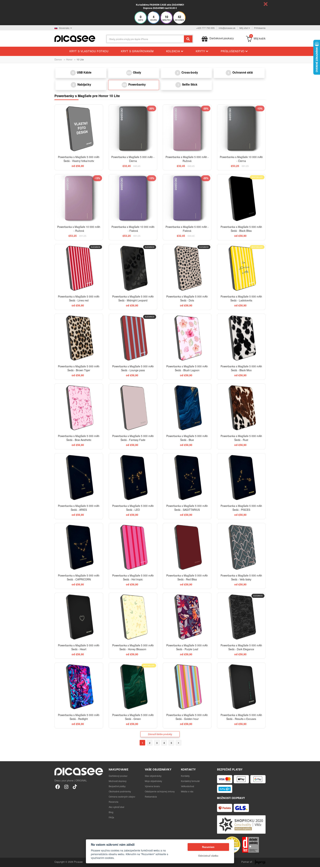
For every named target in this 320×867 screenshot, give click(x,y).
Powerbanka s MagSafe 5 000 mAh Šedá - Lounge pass (133, 368)
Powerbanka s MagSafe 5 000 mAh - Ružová (187, 159)
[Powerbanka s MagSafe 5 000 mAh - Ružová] (187, 129)
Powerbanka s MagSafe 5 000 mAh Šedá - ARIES (78, 507)
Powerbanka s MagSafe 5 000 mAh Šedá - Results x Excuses (241, 717)
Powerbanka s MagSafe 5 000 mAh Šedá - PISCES (241, 507)
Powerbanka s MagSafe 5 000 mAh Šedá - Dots (187, 298)
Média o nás (187, 791)
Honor (69, 59)
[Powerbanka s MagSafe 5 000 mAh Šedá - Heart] (79, 617)
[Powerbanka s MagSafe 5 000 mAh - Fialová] (187, 198)
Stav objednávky (153, 775)
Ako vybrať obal (116, 806)
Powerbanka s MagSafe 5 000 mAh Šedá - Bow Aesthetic (78, 438)
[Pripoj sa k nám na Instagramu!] (66, 786)
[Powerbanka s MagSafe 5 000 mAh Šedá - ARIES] (79, 477)
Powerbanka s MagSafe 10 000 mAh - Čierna (241, 159)
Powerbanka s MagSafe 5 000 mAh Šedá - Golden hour (187, 717)
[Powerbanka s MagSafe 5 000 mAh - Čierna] (133, 129)
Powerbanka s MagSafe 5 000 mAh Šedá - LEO (133, 507)
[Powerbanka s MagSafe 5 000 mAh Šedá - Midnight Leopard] (133, 268)
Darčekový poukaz (118, 775)
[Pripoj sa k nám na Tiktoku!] (74, 786)
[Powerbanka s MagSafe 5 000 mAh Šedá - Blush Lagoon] (187, 338)
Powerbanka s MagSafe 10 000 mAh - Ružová (78, 228)
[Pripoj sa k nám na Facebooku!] (57, 786)
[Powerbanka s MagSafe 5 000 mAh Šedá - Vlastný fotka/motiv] (79, 129)
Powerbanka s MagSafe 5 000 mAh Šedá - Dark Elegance (241, 647)
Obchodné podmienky (120, 791)
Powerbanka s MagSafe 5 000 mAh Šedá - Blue (187, 438)
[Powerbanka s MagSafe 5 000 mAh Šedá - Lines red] (79, 268)
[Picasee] (74, 38)
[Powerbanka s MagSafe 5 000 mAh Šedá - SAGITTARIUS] (187, 477)
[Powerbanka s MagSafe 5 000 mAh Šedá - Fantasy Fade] (133, 408)
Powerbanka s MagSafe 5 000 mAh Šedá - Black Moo (241, 368)
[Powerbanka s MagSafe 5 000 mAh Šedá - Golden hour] (187, 687)
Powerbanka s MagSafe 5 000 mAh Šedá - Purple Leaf (187, 647)
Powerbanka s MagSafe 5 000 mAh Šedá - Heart (78, 647)
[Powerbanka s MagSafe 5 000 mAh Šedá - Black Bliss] (241, 198)
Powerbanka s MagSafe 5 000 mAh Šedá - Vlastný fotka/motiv (78, 159)
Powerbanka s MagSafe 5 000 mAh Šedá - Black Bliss (241, 228)
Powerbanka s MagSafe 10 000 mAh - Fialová (132, 228)
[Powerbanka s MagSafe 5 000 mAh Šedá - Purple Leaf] (187, 617)
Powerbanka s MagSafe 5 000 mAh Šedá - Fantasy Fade (133, 438)
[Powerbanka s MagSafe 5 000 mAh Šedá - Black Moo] (241, 338)
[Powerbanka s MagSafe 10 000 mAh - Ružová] (79, 198)
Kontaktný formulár (190, 781)
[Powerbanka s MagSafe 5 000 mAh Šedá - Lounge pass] (133, 338)
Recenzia (113, 801)
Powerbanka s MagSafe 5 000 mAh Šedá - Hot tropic (133, 577)
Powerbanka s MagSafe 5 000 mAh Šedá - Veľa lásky (241, 577)
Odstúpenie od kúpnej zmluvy (160, 791)
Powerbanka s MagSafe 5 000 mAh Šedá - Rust (241, 438)
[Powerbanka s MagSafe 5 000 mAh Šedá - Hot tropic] (133, 547)
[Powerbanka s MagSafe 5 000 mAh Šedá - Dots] (187, 268)
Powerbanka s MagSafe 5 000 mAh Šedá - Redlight (78, 717)
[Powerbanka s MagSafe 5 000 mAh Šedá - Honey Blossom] (133, 617)
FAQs (111, 817)
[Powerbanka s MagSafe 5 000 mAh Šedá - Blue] (187, 408)
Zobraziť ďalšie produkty (160, 734)
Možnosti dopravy (117, 781)
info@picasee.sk (227, 27)
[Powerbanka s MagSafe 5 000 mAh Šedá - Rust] (241, 408)
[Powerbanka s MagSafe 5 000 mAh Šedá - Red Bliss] (187, 547)
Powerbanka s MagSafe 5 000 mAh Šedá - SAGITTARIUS (187, 507)
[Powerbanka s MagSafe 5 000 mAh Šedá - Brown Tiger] (79, 338)
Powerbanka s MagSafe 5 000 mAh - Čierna (132, 159)
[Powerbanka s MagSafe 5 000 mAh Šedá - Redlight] (79, 687)
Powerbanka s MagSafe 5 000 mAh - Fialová (187, 228)
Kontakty (185, 775)
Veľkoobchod (187, 786)
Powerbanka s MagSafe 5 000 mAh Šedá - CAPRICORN (78, 577)
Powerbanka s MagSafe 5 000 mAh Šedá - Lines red (78, 298)
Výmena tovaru (152, 786)
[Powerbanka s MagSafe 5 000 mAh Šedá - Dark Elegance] (241, 617)
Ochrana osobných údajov (122, 796)
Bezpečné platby (117, 786)
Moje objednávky (153, 781)
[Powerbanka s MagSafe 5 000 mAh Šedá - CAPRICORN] (79, 547)
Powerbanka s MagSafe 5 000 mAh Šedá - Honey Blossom (133, 647)
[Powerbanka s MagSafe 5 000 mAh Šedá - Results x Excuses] (241, 687)
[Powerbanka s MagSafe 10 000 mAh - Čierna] (241, 129)
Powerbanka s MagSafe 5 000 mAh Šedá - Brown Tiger (78, 368)
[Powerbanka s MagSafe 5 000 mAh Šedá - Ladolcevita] (241, 268)
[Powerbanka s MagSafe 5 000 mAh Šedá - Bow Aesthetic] (79, 408)
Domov (58, 59)
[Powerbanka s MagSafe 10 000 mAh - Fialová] (133, 198)
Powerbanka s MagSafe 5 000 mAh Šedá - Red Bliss (187, 577)
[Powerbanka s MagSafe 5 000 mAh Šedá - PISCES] (241, 477)
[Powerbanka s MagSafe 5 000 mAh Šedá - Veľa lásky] (241, 547)
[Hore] (5, 862)
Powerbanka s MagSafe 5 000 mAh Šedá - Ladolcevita (241, 298)
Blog (111, 812)
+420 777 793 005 (205, 27)
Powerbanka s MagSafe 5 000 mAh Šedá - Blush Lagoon (187, 368)
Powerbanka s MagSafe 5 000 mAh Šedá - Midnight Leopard (133, 298)
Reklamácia (151, 796)
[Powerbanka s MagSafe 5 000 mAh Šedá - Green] (133, 687)
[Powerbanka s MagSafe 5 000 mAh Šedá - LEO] (133, 477)
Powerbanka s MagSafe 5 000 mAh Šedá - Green (133, 717)
